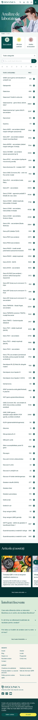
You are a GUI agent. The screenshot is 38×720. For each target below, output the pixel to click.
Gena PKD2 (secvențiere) (11, 243)
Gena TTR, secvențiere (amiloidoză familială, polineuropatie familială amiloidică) (14, 357)
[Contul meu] (31, 2)
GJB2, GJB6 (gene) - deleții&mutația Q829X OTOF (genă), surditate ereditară (12, 415)
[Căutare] (20, 2)
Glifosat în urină (8, 440)
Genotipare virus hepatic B (11, 372)
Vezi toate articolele (18, 592)
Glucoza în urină (8, 465)
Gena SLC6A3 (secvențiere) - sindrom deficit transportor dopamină (12, 276)
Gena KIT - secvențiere (10, 188)
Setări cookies (10, 714)
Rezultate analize (6, 658)
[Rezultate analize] (24, 2)
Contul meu (23, 658)
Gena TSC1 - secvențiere (11, 336)
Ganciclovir (6, 118)
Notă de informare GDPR (27, 671)
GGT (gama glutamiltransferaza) (13, 397)
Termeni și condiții (25, 675)
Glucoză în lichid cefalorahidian (13, 459)
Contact (3, 661)
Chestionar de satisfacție (8, 668)
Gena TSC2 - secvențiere (11, 349)
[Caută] (34, 61)
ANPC (3, 678)
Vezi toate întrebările (18, 639)
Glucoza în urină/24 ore (10, 471)
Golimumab (7, 500)
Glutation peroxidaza (10, 494)
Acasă (3, 33)
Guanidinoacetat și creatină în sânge (15, 530)
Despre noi (4, 656)
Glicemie (6, 428)
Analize (22, 651)
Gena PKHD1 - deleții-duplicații (13, 256)
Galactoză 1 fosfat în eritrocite (12, 97)
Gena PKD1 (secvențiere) (11, 237)
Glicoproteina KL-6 (9, 434)
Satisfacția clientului (25, 668)
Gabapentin (7, 85)
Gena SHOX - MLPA (9, 262)
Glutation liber (7, 488)
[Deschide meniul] (35, 2)
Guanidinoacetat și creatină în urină (14, 536)
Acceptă (28, 714)
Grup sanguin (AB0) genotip (12, 517)
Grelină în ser (7, 506)
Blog (2, 653)
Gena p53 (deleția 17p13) (11, 231)
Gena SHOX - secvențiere (11, 268)
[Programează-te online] (28, 2)
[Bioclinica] (8, 2)
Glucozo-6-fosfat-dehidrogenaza (14, 476)
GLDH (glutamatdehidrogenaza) (13, 422)
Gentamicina (7, 384)
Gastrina (5, 124)
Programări (23, 656)
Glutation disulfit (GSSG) (11, 482)
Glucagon (6, 453)
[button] (34, 79)
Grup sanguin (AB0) (9, 511)
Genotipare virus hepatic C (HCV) (14, 378)
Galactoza (6, 91)
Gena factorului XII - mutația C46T (14, 167)
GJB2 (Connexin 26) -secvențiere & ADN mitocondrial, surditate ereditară (14, 405)
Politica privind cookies (8, 675)
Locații (22, 653)
